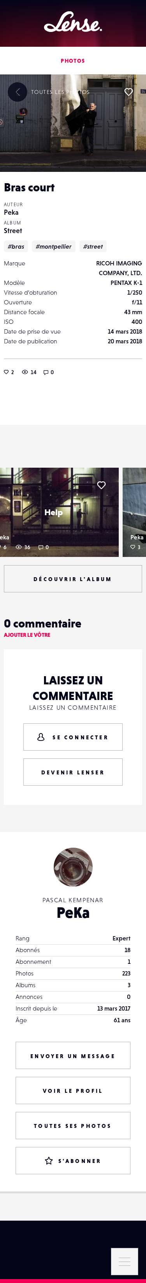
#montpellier (54, 246)
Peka (11, 212)
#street (93, 246)
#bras (16, 246)
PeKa (73, 912)
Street (13, 230)
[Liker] (128, 92)
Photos (73, 61)
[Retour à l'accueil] (73, 21)
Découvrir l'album (72, 579)
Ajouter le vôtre (27, 635)
